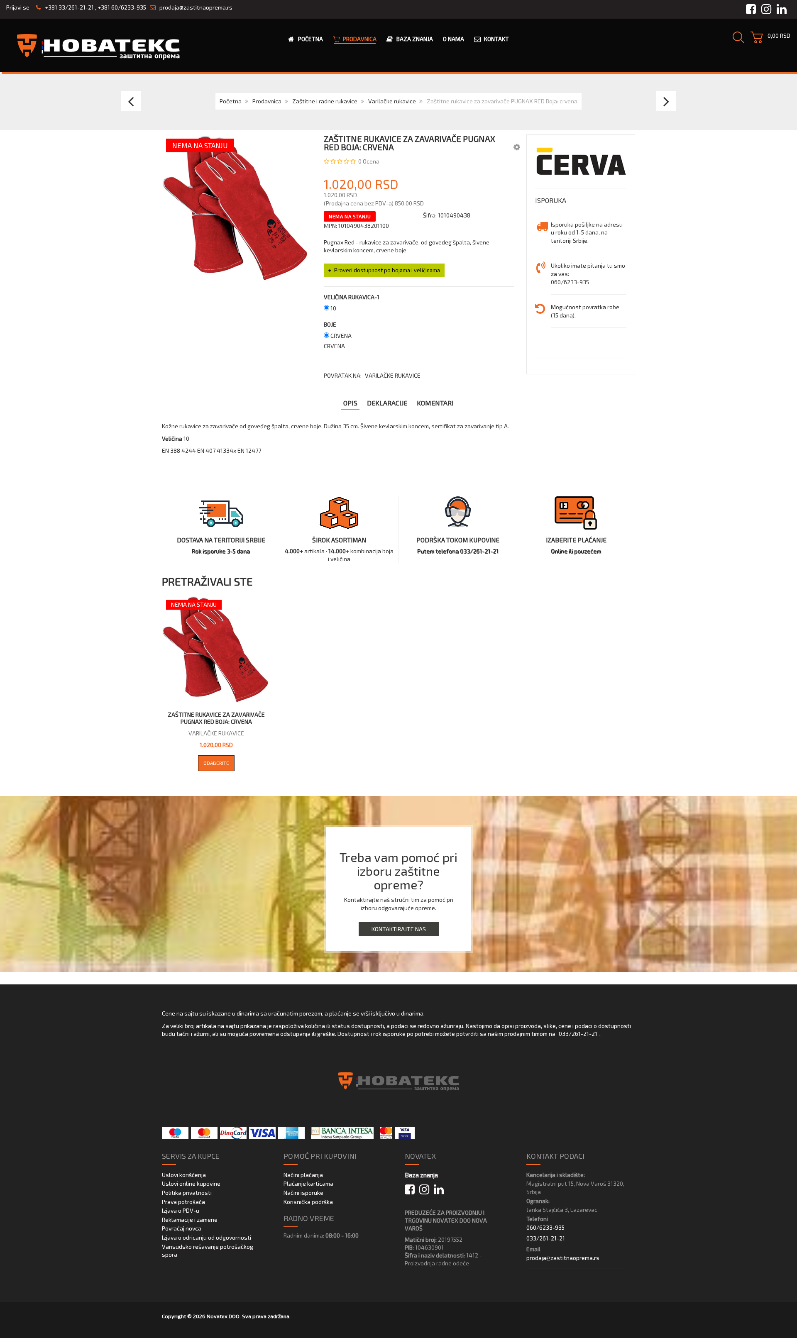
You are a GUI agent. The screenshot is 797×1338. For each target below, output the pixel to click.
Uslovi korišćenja (184, 1174)
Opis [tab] (350, 403)
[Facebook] (410, 1190)
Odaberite (216, 763)
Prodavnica (266, 101)
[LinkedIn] (439, 1190)
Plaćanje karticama (308, 1183)
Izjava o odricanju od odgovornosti (206, 1237)
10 (333, 308)
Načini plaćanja (303, 1174)
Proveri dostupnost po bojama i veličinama (387, 270)
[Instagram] (424, 1190)
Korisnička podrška (308, 1201)
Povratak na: (372, 375)
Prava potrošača (183, 1201)
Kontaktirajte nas (399, 929)
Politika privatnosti (187, 1192)
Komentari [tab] (435, 403)
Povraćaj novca (181, 1228)
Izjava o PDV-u (180, 1210)
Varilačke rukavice (392, 101)
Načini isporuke (303, 1192)
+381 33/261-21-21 (69, 7)
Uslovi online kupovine (191, 1183)
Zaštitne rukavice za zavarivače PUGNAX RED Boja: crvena (216, 718)
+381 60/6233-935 (122, 7)
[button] (516, 146)
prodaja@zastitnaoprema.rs (195, 7)
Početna (231, 101)
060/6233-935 (545, 1227)
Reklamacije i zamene (190, 1219)
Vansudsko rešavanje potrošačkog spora (207, 1250)
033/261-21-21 (578, 1033)
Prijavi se (17, 7)
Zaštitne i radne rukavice (324, 101)
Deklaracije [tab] (387, 403)
